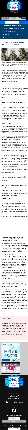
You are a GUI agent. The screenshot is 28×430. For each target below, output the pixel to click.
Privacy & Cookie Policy (18, 426)
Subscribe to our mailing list (14, 415)
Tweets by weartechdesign (14, 413)
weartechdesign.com (7, 336)
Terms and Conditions (14, 427)
